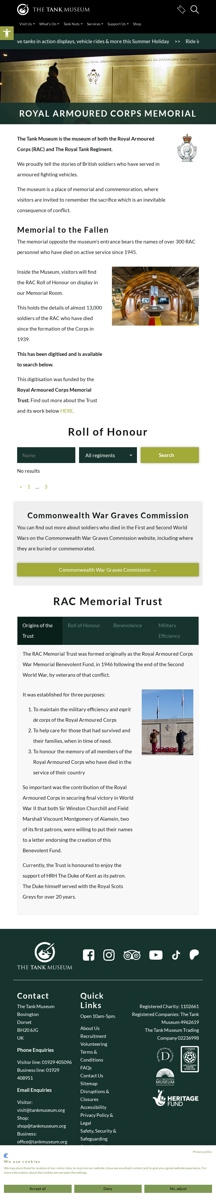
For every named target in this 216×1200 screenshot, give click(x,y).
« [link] (21, 487)
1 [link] (28, 487)
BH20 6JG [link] (27, 1030)
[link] (7, 33)
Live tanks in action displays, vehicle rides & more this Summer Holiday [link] (80, 41)
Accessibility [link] (93, 1107)
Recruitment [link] (93, 1036)
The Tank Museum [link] (36, 1006)
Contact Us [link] (91, 1075)
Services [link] (93, 24)
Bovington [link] (28, 1014)
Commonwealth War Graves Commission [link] (105, 570)
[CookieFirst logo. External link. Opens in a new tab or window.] (6, 1155)
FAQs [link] (86, 1067)
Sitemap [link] (88, 1083)
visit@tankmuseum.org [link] (41, 1110)
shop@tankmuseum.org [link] (41, 1126)
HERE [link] (66, 411)
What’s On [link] (47, 24)
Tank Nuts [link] (71, 24)
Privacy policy (202, 1152)
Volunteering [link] (93, 1044)
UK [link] (20, 1038)
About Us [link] (90, 1028)
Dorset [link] (24, 1022)
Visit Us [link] (25, 24)
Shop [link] (137, 24)
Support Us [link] (116, 24)
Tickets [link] (181, 9)
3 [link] (46, 487)
